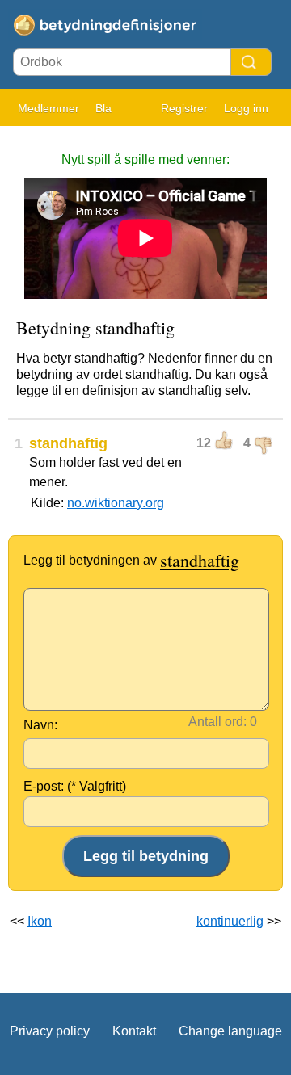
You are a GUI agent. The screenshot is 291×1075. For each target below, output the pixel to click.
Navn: (40, 725)
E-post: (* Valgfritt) (74, 786)
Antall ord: (217, 722)
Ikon (39, 921)
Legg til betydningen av (131, 560)
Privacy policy (50, 1031)
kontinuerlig (230, 921)
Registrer (184, 108)
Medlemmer (48, 108)
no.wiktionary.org (115, 503)
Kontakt (134, 1031)
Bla (103, 108)
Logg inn (246, 108)
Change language (230, 1031)
